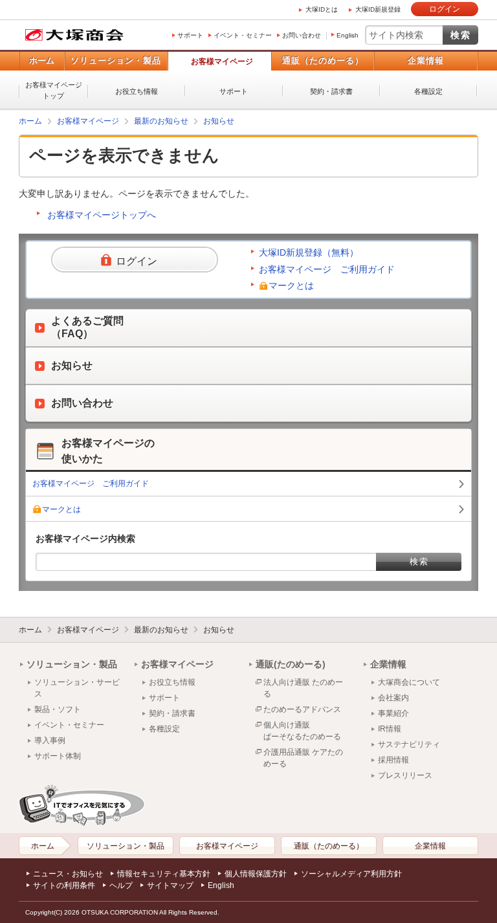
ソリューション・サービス (77, 688)
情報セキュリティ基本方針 (163, 873)
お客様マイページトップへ (101, 215)
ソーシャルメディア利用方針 (351, 873)
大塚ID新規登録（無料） (309, 252)
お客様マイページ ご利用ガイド (327, 269)
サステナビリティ (409, 744)
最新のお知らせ (161, 121)
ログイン (444, 9)
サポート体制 (57, 756)
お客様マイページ (222, 61)
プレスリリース (405, 775)
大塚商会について (409, 682)
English (348, 35)
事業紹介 (393, 713)
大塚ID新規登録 (378, 9)
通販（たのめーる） (323, 60)
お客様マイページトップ (53, 90)
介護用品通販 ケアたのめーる (303, 758)
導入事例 (49, 740)
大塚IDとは (321, 9)
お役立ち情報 (136, 91)
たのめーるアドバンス (302, 709)
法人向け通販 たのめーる (303, 688)
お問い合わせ (301, 35)
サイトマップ (170, 885)
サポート (190, 35)
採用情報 (393, 759)
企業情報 (426, 60)
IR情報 (389, 728)
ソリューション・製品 (116, 60)
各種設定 (428, 91)
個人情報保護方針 (256, 873)
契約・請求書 (331, 91)
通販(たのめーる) (291, 664)
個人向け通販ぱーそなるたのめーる (302, 730)
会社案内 (393, 697)
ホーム (41, 60)
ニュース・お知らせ (68, 873)
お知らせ (218, 121)
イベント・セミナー (243, 35)
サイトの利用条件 (64, 885)
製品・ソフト (57, 709)
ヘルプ (121, 885)
